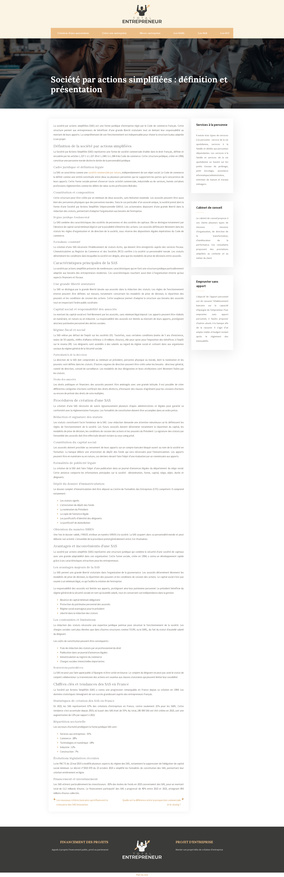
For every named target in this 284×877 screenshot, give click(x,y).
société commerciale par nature (104, 172)
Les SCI (224, 33)
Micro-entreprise (150, 33)
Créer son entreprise (114, 33)
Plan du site (142, 874)
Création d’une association (73, 33)
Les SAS (202, 33)
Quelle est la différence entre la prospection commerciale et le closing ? (151, 802)
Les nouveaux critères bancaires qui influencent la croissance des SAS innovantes (82, 802)
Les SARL (179, 33)
